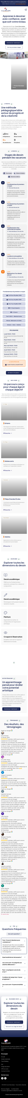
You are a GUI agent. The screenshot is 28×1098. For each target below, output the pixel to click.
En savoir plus (5, 914)
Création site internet (10, 1094)
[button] (26, 10)
